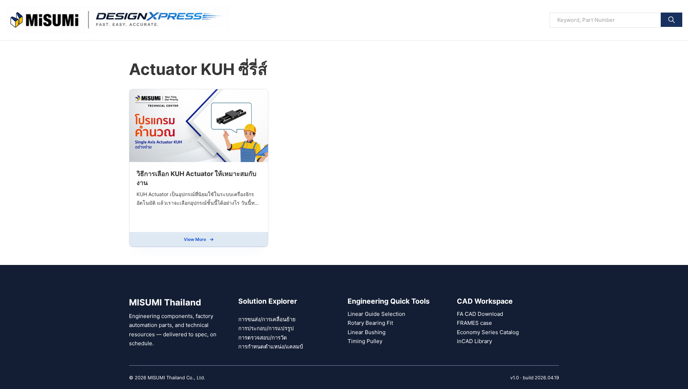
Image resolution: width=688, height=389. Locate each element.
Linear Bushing (367, 332)
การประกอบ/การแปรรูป (266, 328)
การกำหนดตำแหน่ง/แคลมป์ (270, 346)
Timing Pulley (365, 341)
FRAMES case (474, 322)
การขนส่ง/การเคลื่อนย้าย (267, 319)
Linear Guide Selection (376, 313)
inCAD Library (474, 341)
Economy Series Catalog (488, 332)
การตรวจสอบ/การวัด (262, 337)
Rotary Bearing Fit (370, 322)
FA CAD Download (480, 313)
